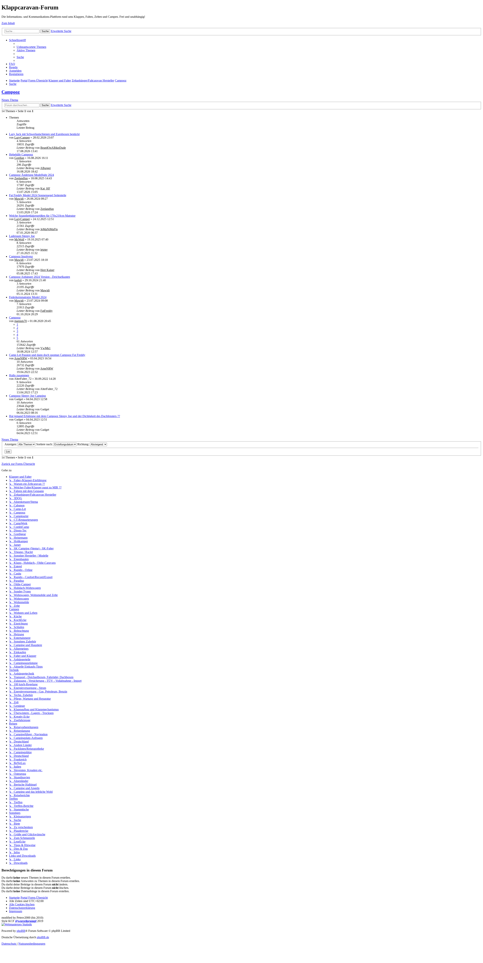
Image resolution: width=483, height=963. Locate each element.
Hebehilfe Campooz (21, 154)
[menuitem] (31, 47)
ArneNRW (20, 358)
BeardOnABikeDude (53, 147)
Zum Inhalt (8, 23)
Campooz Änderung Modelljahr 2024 (31, 174)
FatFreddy (46, 310)
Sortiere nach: (44, 444)
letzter (44, 249)
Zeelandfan (21, 178)
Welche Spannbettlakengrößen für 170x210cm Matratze (42, 215)
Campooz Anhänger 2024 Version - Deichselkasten (39, 276)
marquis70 (20, 321)
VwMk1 (45, 348)
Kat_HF (45, 188)
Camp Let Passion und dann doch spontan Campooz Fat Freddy (47, 355)
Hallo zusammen (19, 375)
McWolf (19, 239)
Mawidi (19, 198)
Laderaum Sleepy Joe (22, 236)
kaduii (18, 280)
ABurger (45, 168)
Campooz (11, 91)
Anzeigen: (11, 444)
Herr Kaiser (47, 270)
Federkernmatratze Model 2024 (27, 297)
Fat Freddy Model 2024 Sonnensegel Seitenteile (37, 195)
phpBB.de (43, 937)
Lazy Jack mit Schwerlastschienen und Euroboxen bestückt (44, 134)
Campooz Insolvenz (21, 256)
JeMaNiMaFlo (49, 229)
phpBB (21, 930)
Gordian (19, 157)
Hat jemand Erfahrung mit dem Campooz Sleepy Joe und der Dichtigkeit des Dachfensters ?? (64, 416)
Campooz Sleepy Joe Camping (27, 395)
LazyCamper (22, 137)
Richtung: (83, 444)
